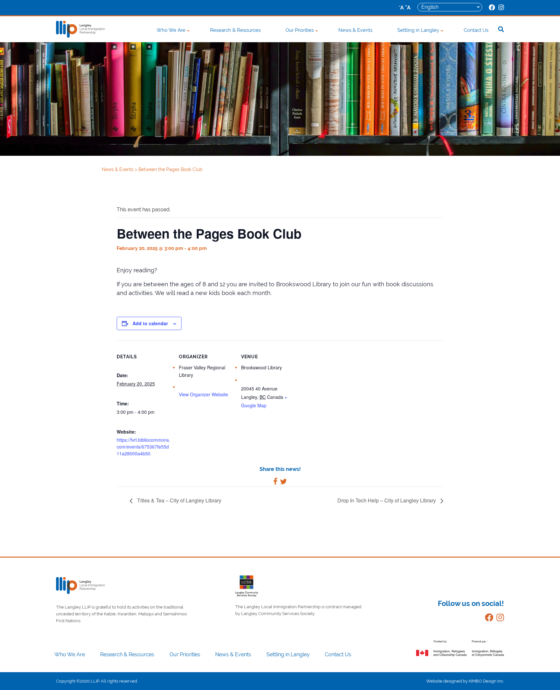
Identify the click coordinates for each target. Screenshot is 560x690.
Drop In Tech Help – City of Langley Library (387, 500)
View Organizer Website (203, 394)
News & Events (355, 30)
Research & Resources (235, 30)
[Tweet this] (283, 482)
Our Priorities (300, 30)
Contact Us (476, 30)
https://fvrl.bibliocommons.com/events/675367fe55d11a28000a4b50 (143, 447)
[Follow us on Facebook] (487, 619)
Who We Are (171, 30)
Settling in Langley (418, 30)
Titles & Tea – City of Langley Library (178, 500)
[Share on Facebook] (275, 482)
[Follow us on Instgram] (498, 619)
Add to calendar (150, 323)
